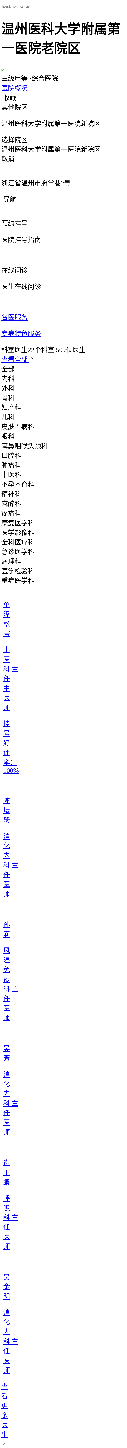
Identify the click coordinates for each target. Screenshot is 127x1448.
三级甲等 (15, 78)
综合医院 (43, 78)
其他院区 (14, 107)
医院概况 (15, 88)
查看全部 (15, 359)
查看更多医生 (4, 1410)
